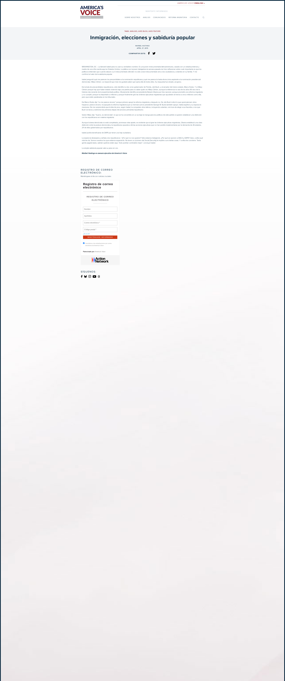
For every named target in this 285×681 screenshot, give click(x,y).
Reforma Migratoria (178, 17)
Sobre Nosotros (132, 17)
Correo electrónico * (92, 221)
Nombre (87, 208)
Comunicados (159, 17)
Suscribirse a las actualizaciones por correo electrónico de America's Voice (98, 244)
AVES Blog (142, 31)
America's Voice (191, 3)
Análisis (146, 17)
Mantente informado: (157, 11)
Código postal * (90, 228)
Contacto (194, 17)
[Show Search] (203, 17)
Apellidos (88, 214)
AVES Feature (155, 31)
